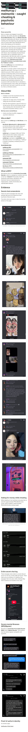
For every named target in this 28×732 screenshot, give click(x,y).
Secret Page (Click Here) (7, 729)
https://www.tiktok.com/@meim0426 (12, 154)
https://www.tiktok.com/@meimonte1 (12, 164)
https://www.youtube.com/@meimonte (13, 167)
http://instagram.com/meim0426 (11, 149)
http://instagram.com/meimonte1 (11, 160)
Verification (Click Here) (7, 726)
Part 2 (2, 28)
